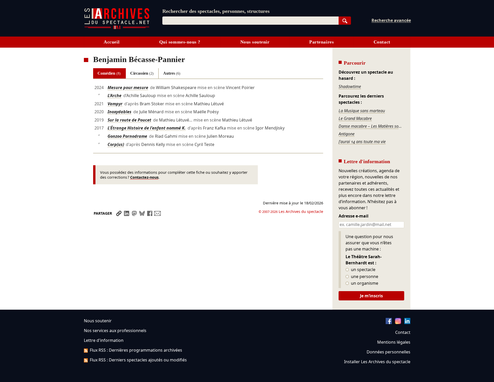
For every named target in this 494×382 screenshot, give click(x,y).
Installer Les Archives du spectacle (377, 361)
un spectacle (362, 269)
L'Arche (114, 95)
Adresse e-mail (353, 216)
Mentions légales (393, 342)
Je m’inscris (371, 296)
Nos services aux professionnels (115, 330)
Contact (382, 42)
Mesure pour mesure (128, 87)
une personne (364, 276)
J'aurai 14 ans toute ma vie (362, 141)
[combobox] (250, 20)
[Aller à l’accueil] (116, 28)
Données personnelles (388, 352)
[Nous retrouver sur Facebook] (389, 322)
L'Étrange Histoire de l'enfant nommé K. (147, 128)
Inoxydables (119, 112)
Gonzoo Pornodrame (127, 136)
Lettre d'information (103, 340)
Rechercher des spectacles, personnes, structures (216, 11)
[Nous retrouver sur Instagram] (398, 322)
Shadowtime (350, 86)
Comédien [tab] (109, 73)
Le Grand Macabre (355, 118)
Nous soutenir (255, 42)
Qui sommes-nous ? (179, 42)
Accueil (111, 42)
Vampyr (115, 104)
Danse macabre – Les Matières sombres (371, 126)
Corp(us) (116, 144)
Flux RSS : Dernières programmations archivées (136, 350)
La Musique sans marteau (362, 111)
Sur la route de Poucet (129, 120)
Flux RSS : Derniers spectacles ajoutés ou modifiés (138, 360)
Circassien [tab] (142, 73)
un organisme (364, 283)
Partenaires (321, 42)
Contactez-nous (144, 177)
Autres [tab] (171, 73)
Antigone (347, 134)
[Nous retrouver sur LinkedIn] (407, 322)
